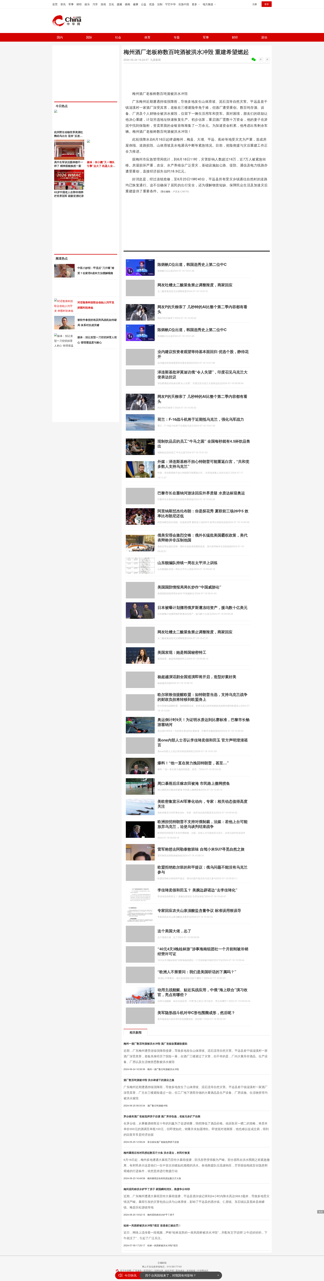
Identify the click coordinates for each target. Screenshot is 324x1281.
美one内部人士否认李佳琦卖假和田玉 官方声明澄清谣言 (203, 742)
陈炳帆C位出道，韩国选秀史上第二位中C (192, 264)
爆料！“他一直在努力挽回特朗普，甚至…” (193, 762)
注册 (254, 4)
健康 (135, 4)
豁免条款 (180, 1270)
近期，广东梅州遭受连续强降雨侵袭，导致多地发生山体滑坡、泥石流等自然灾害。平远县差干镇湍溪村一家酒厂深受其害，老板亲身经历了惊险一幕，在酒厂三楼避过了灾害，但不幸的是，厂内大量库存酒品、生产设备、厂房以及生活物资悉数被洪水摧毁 (196, 1056)
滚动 (264, 37)
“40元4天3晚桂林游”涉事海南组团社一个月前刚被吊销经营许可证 (203, 951)
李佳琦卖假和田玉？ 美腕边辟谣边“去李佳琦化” (197, 890)
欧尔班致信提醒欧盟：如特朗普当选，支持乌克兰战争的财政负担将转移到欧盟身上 (203, 697)
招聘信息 (158, 1270)
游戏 (103, 4)
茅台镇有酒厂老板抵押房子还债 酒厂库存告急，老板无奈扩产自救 (162, 1116)
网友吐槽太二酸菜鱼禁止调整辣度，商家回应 (195, 284)
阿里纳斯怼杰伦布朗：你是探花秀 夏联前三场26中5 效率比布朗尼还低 (203, 513)
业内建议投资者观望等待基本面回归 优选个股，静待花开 (203, 354)
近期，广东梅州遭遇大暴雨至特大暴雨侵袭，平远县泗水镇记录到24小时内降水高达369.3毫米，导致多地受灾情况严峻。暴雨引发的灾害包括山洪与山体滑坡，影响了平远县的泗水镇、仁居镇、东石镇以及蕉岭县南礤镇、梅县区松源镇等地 (196, 1201)
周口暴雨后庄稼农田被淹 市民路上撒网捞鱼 (194, 783)
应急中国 (183, 4)
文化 (111, 4)
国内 (60, 37)
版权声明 (169, 1270)
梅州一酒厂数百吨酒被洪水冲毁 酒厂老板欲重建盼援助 (155, 1043)
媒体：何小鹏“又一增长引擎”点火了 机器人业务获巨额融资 (101, 165)
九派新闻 (155, 59)
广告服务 (137, 1270)
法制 (159, 4)
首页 (55, 4)
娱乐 (87, 4)
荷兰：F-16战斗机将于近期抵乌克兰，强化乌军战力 (201, 419)
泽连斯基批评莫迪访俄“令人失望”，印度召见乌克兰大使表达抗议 (203, 374)
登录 (266, 4)
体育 (147, 37)
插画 (127, 4)
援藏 (119, 4)
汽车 (95, 4)
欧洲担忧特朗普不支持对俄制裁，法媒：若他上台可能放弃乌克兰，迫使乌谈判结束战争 (203, 824)
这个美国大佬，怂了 (174, 930)
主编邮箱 (162, 1262)
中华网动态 (202, 1270)
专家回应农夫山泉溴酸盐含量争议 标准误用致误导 (199, 910)
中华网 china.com (68, 20)
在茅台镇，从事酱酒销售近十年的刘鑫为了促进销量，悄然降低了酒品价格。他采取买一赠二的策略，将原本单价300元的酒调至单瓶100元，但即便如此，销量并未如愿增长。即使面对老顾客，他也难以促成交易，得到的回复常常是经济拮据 (196, 1129)
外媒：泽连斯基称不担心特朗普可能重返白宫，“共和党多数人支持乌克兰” (203, 464)
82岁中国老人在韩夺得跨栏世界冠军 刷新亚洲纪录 (69, 194)
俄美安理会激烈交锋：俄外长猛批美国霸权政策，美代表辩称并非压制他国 (203, 537)
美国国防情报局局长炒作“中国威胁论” (189, 587)
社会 (118, 37)
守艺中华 (170, 4)
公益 (143, 4)
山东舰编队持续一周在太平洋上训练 (188, 562)
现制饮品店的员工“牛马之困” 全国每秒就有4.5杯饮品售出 (204, 443)
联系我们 (148, 1270)
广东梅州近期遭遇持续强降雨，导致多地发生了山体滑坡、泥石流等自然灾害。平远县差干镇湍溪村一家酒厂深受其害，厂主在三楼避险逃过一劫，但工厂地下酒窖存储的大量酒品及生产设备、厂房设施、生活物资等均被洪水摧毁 (196, 1092)
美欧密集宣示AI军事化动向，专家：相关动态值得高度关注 (203, 803)
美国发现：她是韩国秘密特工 (182, 652)
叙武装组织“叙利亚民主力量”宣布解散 (170, 1276)
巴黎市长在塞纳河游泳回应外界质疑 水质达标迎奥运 (201, 492)
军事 (71, 4)
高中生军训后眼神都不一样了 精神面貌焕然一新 (68, 164)
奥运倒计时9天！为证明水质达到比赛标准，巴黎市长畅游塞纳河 (204, 722)
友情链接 (190, 1270)
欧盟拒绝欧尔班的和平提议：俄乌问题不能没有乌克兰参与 (203, 869)
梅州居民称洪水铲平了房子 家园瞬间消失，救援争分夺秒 (157, 1189)
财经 (79, 4)
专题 (177, 37)
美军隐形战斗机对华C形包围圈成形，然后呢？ (196, 1012)
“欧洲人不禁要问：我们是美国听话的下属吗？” (197, 971)
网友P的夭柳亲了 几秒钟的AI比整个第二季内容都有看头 (202, 309)
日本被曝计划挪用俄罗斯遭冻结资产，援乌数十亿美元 (203, 607)
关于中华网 (125, 1270)
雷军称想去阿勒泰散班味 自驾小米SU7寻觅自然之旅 (201, 849)
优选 (151, 4)
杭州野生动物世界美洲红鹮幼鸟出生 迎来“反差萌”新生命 (69, 135)
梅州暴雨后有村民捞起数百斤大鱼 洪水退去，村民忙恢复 (157, 1152)
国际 (89, 37)
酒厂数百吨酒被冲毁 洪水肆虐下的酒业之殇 (149, 1080)
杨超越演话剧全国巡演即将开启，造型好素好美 (197, 676)
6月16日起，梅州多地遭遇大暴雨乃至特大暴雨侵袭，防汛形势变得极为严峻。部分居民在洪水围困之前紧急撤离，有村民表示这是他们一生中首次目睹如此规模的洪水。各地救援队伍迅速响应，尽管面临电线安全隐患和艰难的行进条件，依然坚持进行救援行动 (197, 1165)
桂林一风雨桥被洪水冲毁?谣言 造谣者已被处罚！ (152, 1225)
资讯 (63, 4)
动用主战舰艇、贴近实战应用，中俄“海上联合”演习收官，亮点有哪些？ (203, 992)
